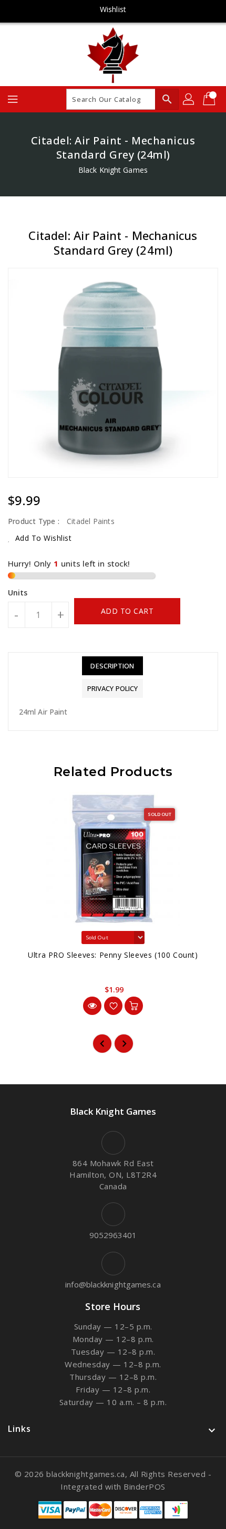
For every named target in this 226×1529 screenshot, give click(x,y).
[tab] (112, 665)
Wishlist (113, 9)
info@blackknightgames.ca (112, 1284)
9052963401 (113, 1235)
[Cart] (210, 99)
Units (18, 592)
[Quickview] (92, 1006)
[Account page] (189, 99)
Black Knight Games (113, 170)
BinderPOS (145, 1486)
